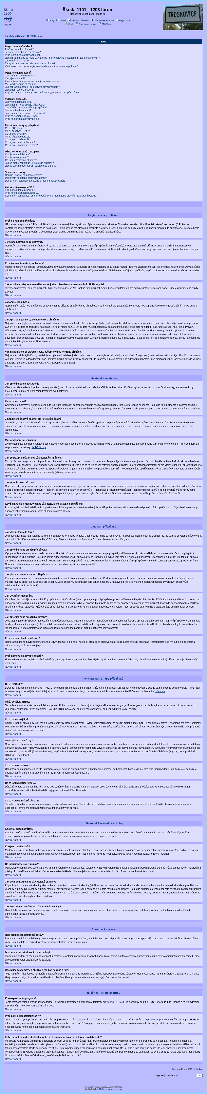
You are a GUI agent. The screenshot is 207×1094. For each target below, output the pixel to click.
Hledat (62, 20)
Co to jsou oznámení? (17, 139)
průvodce (160, 691)
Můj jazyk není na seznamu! (20, 84)
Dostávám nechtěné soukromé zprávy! (26, 178)
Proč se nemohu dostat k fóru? (21, 116)
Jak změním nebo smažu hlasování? (25, 113)
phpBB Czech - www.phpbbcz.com (109, 1089)
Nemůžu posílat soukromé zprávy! (23, 175)
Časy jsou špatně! (15, 78)
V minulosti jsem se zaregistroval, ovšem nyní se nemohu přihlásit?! (42, 66)
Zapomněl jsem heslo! (17, 60)
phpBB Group (38, 447)
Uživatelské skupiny (104, 20)
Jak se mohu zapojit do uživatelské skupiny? (29, 163)
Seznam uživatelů (80, 20)
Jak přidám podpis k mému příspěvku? (26, 107)
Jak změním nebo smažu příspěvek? (25, 104)
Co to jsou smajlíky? (16, 133)
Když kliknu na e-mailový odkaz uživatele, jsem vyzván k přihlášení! (42, 92)
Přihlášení (106, 24)
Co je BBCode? (13, 128)
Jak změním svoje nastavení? (21, 75)
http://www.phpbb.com (157, 1019)
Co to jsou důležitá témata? (20, 142)
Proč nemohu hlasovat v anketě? (23, 118)
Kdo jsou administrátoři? (18, 154)
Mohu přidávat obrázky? (18, 136)
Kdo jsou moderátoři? (17, 157)
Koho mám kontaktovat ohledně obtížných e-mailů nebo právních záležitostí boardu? (51, 195)
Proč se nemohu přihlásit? (19, 49)
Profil (70, 24)
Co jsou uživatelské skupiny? (21, 160)
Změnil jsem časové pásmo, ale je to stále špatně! (32, 81)
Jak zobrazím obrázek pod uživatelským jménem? (32, 87)
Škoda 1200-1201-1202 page (8, 17)
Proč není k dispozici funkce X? (22, 192)
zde (51, 1005)
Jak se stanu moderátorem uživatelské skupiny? (31, 165)
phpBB (97, 1087)
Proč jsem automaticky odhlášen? (23, 55)
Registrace (124, 20)
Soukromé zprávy (87, 24)
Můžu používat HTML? (17, 131)
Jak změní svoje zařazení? (19, 89)
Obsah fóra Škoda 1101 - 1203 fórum (24, 36)
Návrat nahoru (13, 235)
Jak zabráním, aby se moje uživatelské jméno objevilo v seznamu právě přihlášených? (52, 57)
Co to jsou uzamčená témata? (21, 145)
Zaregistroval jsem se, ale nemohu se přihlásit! (30, 63)
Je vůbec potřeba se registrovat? (23, 52)
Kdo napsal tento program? (20, 190)
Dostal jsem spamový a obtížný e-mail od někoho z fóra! (35, 180)
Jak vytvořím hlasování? (18, 110)
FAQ (52, 20)
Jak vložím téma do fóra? (18, 101)
